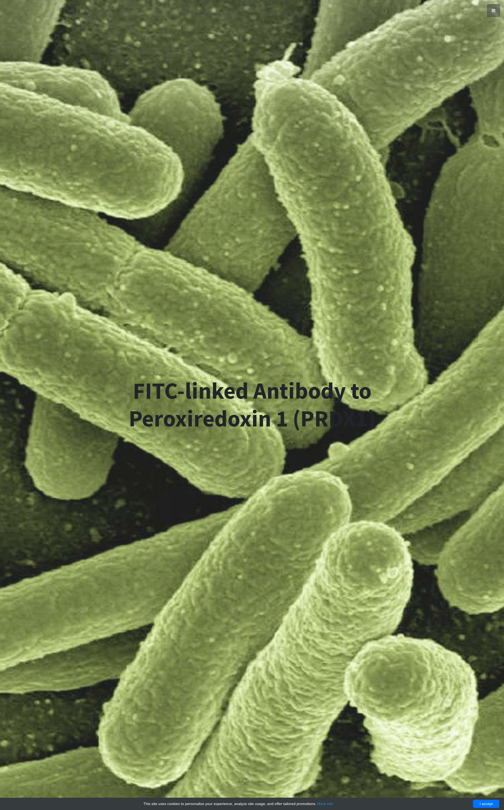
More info (325, 804)
